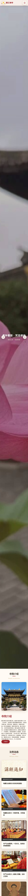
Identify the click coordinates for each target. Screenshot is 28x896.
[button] (25, 3)
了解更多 (6, 741)
